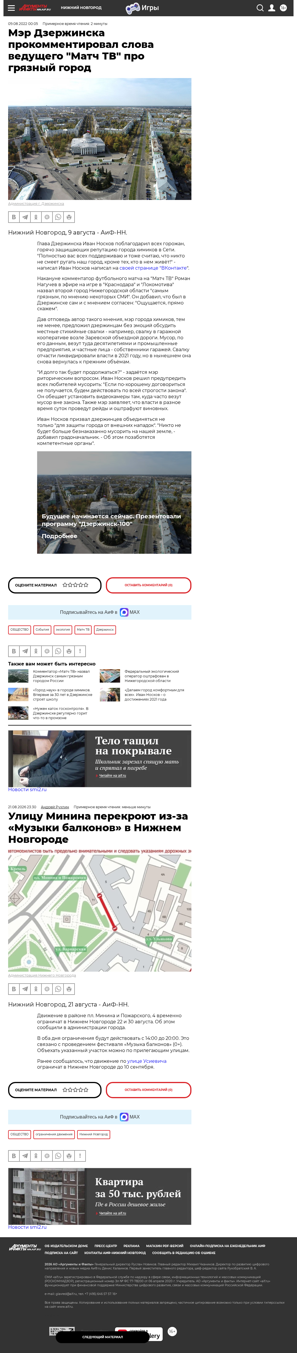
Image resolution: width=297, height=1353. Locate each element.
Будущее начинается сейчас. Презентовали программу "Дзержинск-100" (111, 520)
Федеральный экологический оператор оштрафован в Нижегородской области (152, 676)
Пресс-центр (106, 1246)
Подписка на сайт (61, 1253)
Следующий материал (102, 1337)
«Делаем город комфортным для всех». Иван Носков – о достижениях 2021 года (154, 694)
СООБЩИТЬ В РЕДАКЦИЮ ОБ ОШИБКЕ (183, 1253)
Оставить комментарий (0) (149, 585)
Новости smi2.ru (27, 789)
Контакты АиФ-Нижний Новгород (115, 1253)
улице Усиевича (146, 1061)
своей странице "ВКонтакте (153, 268)
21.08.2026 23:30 (22, 807)
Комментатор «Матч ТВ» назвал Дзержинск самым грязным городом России (61, 676)
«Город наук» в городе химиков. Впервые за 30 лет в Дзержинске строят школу (62, 694)
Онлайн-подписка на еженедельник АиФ (227, 1246)
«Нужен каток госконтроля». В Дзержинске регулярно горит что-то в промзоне (60, 713)
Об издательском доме (66, 1246)
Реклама (132, 1246)
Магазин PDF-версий (164, 1246)
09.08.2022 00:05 (23, 23)
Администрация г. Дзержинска (36, 203)
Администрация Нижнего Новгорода (42, 975)
